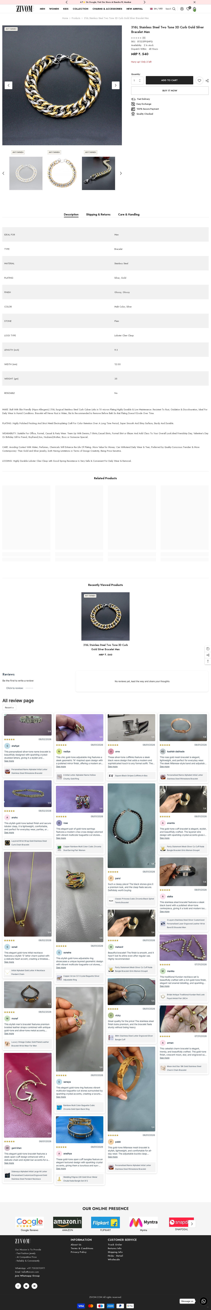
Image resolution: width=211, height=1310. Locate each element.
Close (194, 2)
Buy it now (169, 90)
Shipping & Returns (98, 214)
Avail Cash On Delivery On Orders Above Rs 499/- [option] (105, 2)
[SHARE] (206, 80)
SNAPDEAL (181, 1229)
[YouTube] (34, 1286)
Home (65, 18)
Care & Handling (128, 214)
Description (71, 214)
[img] (136, 37)
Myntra (143, 1230)
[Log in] (182, 9)
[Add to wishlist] (199, 80)
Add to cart (169, 80)
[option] (62, 85)
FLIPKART (105, 1230)
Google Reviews (29, 1230)
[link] (26, 554)
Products (76, 18)
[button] (8, 85)
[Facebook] (18, 1286)
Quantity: (135, 74)
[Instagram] (26, 1286)
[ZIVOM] (29, 1222)
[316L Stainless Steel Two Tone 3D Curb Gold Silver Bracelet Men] (105, 616)
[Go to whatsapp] (203, 1301)
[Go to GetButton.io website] (204, 1307)
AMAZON (67, 1230)
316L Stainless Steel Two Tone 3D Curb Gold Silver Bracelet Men (105, 647)
